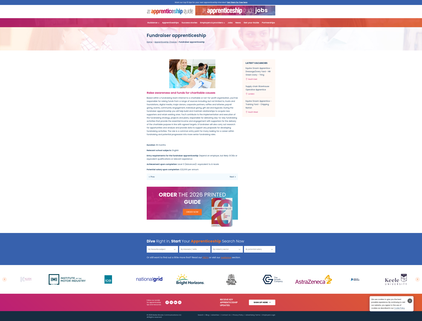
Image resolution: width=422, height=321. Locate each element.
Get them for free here (237, 2)
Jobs (230, 22)
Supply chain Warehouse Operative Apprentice (257, 90)
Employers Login (268, 315)
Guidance (152, 22)
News (238, 22)
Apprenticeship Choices (165, 42)
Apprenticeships (170, 22)
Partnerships (268, 22)
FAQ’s (205, 257)
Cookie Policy (399, 308)
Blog (207, 315)
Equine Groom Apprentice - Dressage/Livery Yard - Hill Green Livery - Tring (259, 73)
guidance (226, 257)
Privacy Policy (238, 315)
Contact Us (226, 315)
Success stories (189, 22)
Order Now (192, 212)
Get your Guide (251, 22)
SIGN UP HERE (261, 302)
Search (201, 315)
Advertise (215, 315)
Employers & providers (211, 22)
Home (149, 42)
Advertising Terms (253, 315)
